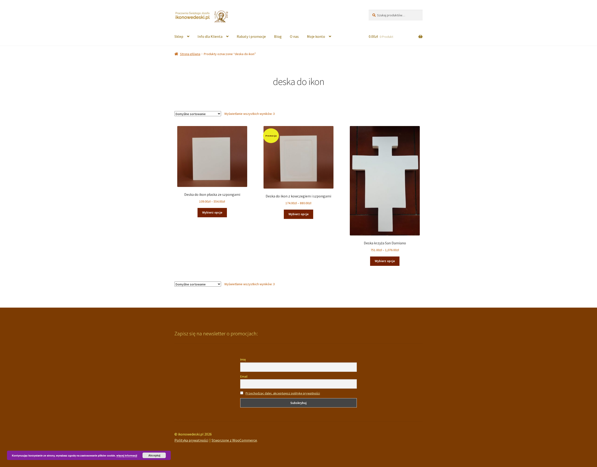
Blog (278, 36)
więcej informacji (126, 455)
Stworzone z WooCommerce (234, 440)
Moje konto (316, 36)
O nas (294, 36)
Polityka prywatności (191, 440)
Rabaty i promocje (251, 36)
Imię (243, 359)
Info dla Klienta (210, 36)
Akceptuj (154, 455)
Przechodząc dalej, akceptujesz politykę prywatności (283, 393)
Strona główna (190, 54)
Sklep (178, 36)
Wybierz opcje (212, 212)
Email (243, 376)
